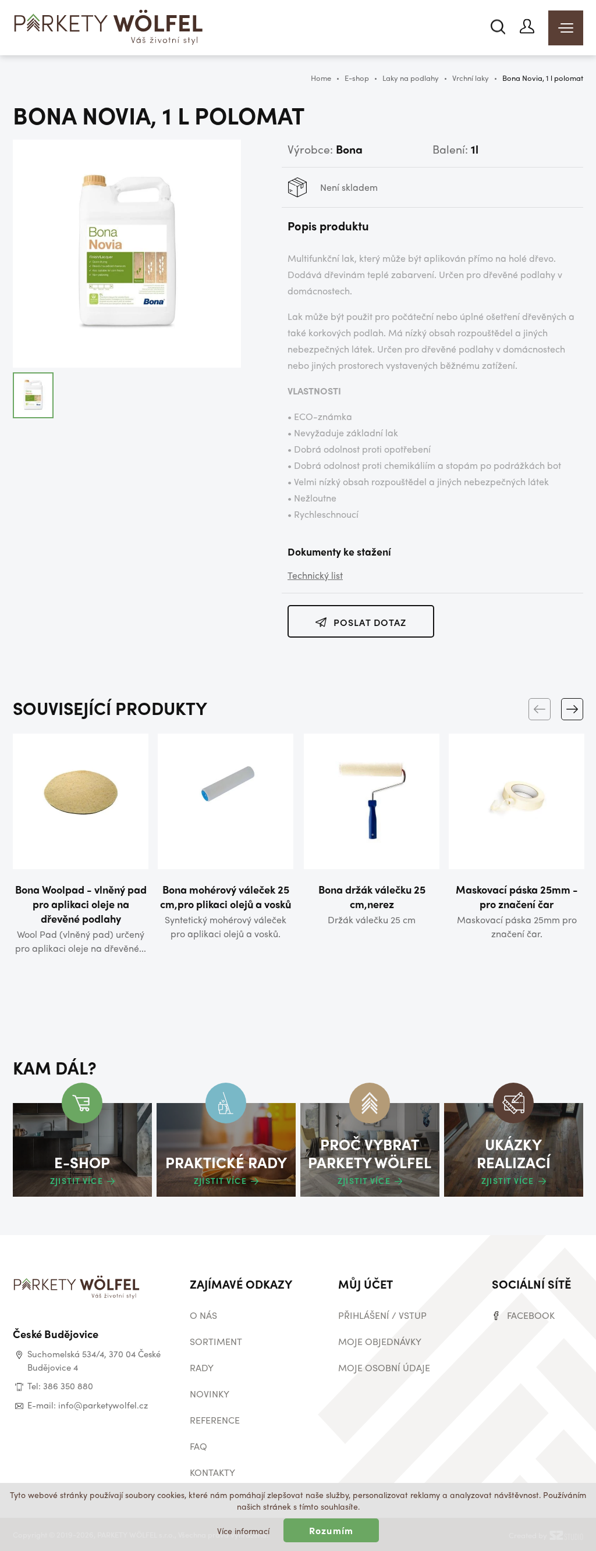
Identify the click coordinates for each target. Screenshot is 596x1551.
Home (321, 77)
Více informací (243, 1530)
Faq (198, 1446)
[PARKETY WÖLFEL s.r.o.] (109, 29)
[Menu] (565, 27)
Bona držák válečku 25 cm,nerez (371, 896)
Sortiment (216, 1341)
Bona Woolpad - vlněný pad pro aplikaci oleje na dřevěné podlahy (81, 904)
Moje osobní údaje (384, 1367)
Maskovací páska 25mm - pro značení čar (517, 896)
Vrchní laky (470, 77)
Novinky (209, 1393)
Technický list (315, 575)
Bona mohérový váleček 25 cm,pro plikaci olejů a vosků (225, 896)
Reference (215, 1420)
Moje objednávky (379, 1341)
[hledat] (498, 26)
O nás (203, 1315)
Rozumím (331, 1530)
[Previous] (539, 709)
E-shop (357, 77)
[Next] (572, 709)
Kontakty (212, 1472)
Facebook (531, 1315)
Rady (202, 1367)
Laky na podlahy (410, 77)
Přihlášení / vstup (382, 1315)
